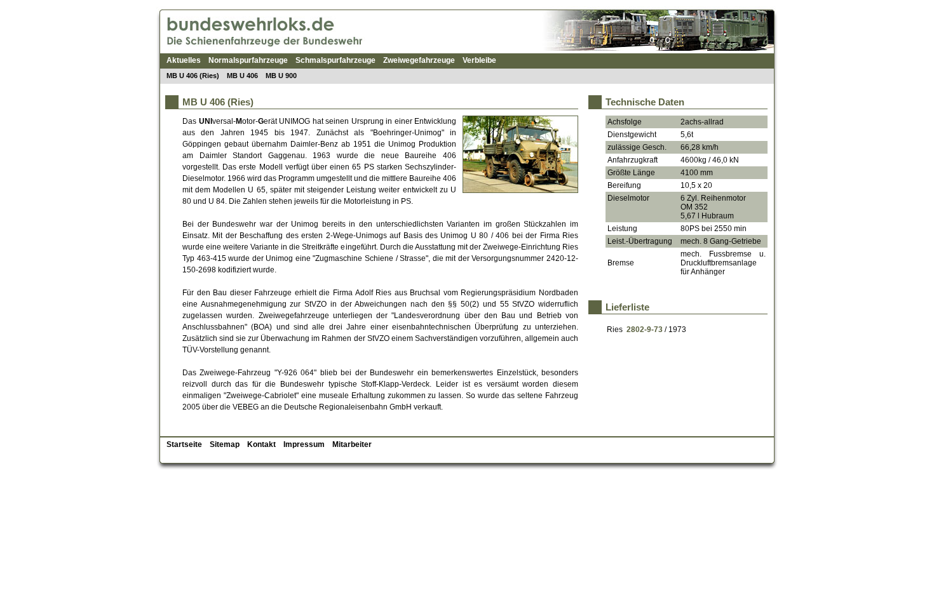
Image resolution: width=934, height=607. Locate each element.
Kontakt (261, 444)
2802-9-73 (644, 329)
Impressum (304, 444)
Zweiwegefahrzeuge (419, 60)
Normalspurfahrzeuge (248, 60)
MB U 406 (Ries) (192, 75)
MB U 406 (242, 75)
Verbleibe (479, 60)
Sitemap (225, 444)
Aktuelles (183, 60)
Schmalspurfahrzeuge (335, 60)
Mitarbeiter (352, 444)
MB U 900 (281, 75)
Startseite (184, 444)
